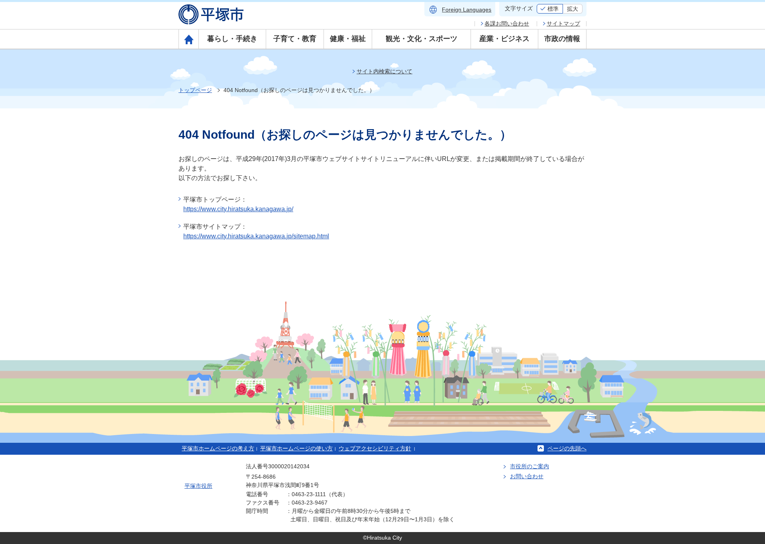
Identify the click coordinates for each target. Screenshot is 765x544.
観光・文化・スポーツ (421, 39)
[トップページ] (188, 39)
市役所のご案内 (529, 466)
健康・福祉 (348, 39)
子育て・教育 (294, 39)
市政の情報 (562, 39)
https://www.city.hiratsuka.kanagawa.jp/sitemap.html (256, 236)
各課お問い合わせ (506, 23)
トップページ (195, 90)
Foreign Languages (466, 9)
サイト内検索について (384, 71)
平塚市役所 (198, 486)
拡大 (572, 9)
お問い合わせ (526, 476)
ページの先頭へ (566, 448)
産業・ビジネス (504, 39)
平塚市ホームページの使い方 (296, 448)
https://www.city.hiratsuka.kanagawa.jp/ (238, 209)
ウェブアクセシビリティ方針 (375, 448)
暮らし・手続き (232, 39)
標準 (553, 9)
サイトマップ (563, 23)
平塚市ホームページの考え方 (218, 448)
